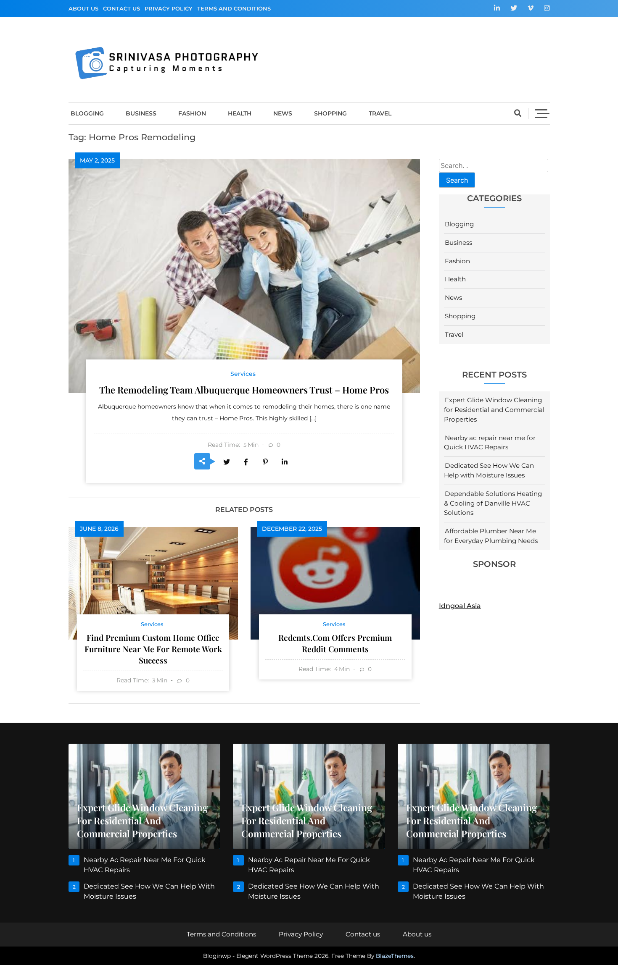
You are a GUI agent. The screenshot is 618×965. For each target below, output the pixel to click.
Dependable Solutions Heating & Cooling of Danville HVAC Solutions (493, 503)
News (282, 113)
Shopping (330, 113)
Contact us (121, 8)
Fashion (192, 113)
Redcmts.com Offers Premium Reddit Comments (335, 643)
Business (141, 113)
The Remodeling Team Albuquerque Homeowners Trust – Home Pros (244, 389)
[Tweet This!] (226, 462)
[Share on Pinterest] (265, 462)
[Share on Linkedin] (284, 462)
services (243, 374)
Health (239, 113)
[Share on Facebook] (245, 462)
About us (83, 8)
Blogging (87, 113)
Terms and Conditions (234, 8)
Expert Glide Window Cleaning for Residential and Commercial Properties (494, 409)
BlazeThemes (395, 955)
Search (457, 180)
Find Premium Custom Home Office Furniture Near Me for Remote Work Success (153, 649)
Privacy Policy (169, 8)
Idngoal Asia (460, 606)
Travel (380, 113)
